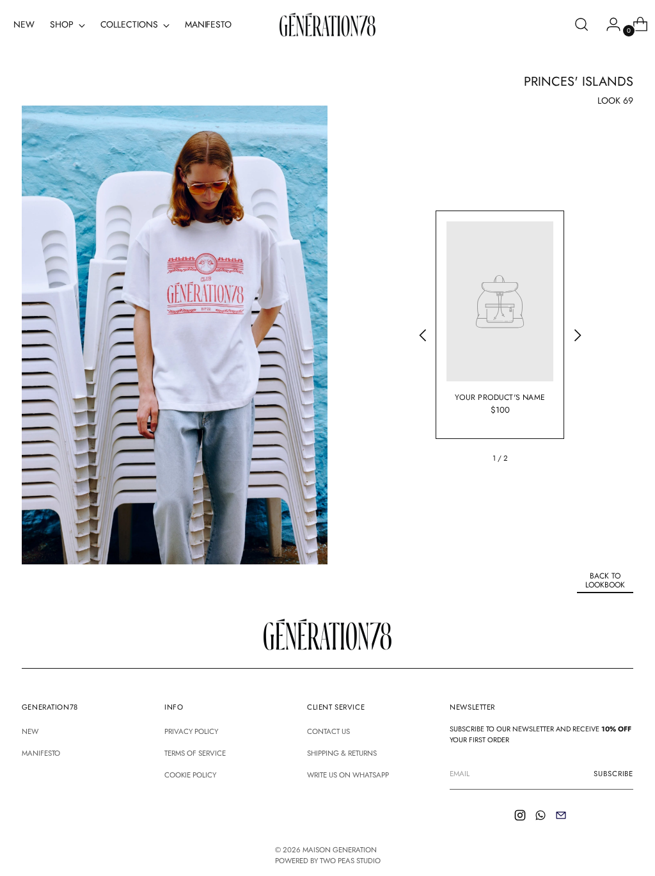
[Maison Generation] (327, 24)
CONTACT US (328, 731)
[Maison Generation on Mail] (562, 817)
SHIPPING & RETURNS (342, 753)
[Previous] (423, 337)
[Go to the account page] (608, 24)
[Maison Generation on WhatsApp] (541, 817)
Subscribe (613, 773)
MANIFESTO (41, 753)
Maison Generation (340, 850)
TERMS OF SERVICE (195, 753)
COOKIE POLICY (190, 775)
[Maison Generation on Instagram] (521, 817)
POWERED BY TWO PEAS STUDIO (328, 861)
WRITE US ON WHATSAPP (348, 775)
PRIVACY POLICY (191, 731)
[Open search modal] (581, 24)
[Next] (577, 337)
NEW (30, 731)
